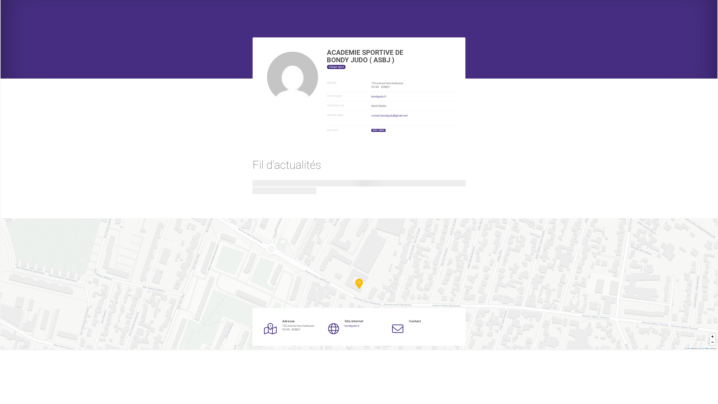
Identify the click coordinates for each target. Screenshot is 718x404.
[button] (359, 284)
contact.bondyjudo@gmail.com (389, 115)
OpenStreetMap (704, 348)
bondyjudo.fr (378, 96)
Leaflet (688, 348)
